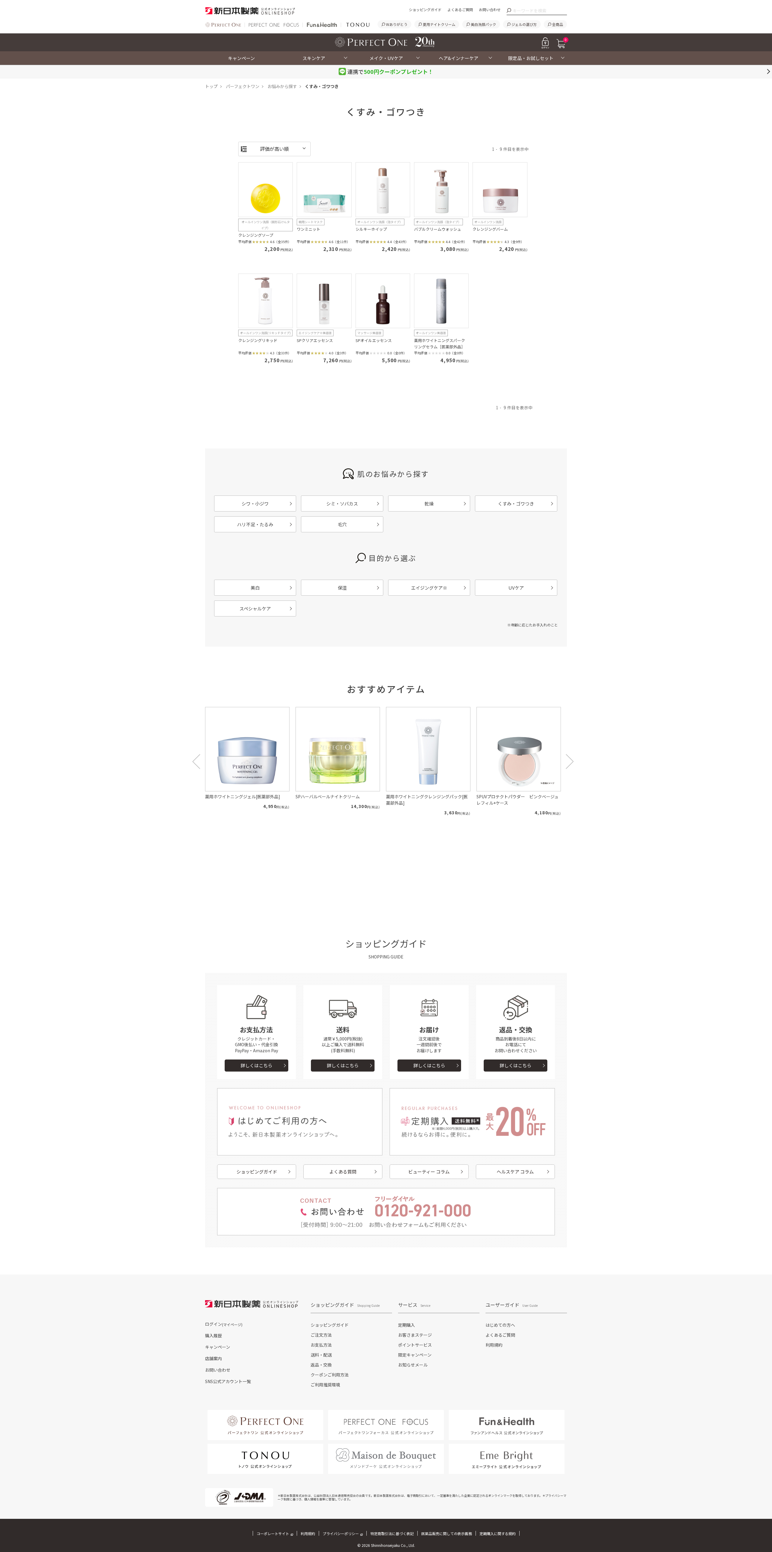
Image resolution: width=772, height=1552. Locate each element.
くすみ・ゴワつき (516, 503)
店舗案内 (213, 1358)
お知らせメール (413, 1365)
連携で (390, 71)
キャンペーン (241, 58)
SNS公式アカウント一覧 (228, 1381)
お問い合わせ (490, 9)
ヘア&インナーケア (458, 58)
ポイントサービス (415, 1345)
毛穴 (342, 524)
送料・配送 (321, 1355)
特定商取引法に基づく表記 (392, 1533)
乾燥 (429, 503)
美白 (255, 587)
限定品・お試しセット (530, 58)
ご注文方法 (321, 1335)
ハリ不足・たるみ (255, 524)
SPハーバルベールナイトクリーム (328, 796)
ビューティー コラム (429, 1171)
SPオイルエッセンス (374, 340)
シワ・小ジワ (255, 503)
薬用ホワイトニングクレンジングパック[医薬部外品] (427, 799)
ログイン (223, 1324)
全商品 (557, 24)
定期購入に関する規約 (497, 1533)
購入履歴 (213, 1335)
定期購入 (406, 1325)
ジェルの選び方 (524, 24)
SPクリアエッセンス (315, 340)
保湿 (342, 587)
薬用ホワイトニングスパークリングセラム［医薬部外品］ (439, 343)
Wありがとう (396, 24)
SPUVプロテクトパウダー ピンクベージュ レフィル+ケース (518, 799)
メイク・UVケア (386, 58)
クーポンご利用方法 (330, 1375)
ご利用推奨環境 (325, 1385)
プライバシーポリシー (341, 1533)
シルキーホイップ (371, 229)
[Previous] (196, 761)
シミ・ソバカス (342, 503)
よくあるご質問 (460, 9)
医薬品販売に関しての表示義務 (446, 1533)
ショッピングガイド (425, 9)
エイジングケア (429, 587)
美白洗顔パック (483, 24)
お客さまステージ (415, 1335)
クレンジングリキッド (257, 340)
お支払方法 (321, 1345)
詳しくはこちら (256, 1065)
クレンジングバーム (490, 229)
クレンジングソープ (255, 235)
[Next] (569, 761)
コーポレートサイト (273, 1533)
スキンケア (313, 58)
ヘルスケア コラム (515, 1171)
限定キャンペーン (415, 1355)
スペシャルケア (255, 608)
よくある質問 (342, 1171)
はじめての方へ (500, 1325)
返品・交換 (321, 1365)
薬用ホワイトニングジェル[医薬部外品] (242, 796)
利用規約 (494, 1345)
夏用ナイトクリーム (439, 24)
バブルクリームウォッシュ (437, 229)
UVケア (516, 587)
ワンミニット (308, 229)
